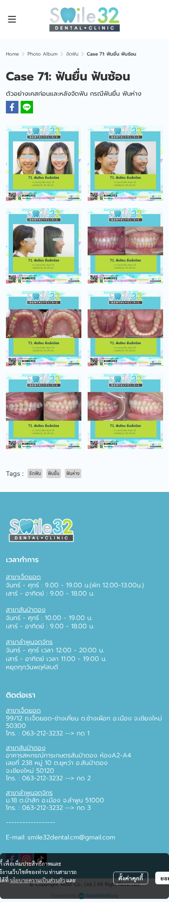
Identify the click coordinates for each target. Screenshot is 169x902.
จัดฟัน (72, 54)
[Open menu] (12, 19)
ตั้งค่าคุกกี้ (130, 878)
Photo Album (42, 54)
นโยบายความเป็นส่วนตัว (37, 879)
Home (12, 54)
